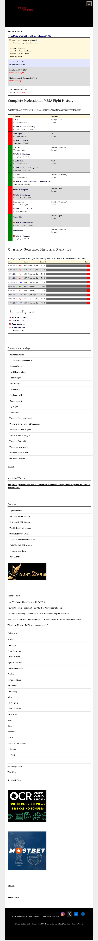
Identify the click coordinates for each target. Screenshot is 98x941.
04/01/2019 (12, 270)
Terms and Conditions (50, 916)
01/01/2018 (12, 290)
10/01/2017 (12, 295)
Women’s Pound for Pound (20, 418)
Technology (12, 749)
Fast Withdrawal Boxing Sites (50, 924)
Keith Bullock (18, 231)
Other (10, 726)
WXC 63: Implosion (22, 195)
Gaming (11, 674)
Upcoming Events (15, 766)
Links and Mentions (17, 551)
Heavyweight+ (15, 366)
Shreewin (19, 924)
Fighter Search (15, 510)
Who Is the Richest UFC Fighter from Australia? (28, 625)
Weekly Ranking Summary (20, 528)
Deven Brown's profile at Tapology (25, 43)
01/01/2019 (12, 274)
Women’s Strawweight (18, 447)
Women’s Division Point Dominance (24, 424)
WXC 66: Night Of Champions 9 (26, 168)
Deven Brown (15, 31)
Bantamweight (15, 401)
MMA (10, 697)
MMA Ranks (13, 703)
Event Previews (14, 651)
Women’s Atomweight (18, 453)
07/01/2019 (12, 266)
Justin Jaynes (17, 134)
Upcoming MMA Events (19, 534)
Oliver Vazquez (18, 202)
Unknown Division (17, 458)
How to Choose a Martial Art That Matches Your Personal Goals (35, 608)
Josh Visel (24, 92)
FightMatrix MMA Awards (20, 545)
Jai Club (27, 924)
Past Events (14, 557)
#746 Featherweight (16, 73)
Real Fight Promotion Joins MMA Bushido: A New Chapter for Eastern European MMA (44, 619)
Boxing (11, 639)
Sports (10, 737)
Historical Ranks (14, 680)
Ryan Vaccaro (18, 324)
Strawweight (14, 412)
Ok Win (11, 885)
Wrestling (12, 772)
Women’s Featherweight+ (20, 429)
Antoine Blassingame (20, 190)
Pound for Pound (16, 355)
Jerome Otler (17, 217)
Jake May (16, 175)
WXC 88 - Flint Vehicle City (25, 127)
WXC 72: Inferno (21, 140)
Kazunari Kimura (19, 317)
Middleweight (15, 378)
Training (11, 755)
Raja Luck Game (14, 780)
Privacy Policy (34, 916)
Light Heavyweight (17, 372)
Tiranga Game (77, 924)
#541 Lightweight (15, 81)
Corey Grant (18, 330)
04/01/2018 (12, 286)
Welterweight (15, 383)
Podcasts (11, 731)
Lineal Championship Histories (22, 539)
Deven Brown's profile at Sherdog (24, 40)
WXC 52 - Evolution (22, 236)
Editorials (12, 645)
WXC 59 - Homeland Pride (25, 209)
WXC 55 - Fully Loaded (24, 222)
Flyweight (13, 406)
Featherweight (15, 395)
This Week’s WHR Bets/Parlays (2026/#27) (26, 602)
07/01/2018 (12, 282)
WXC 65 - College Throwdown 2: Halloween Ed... (33, 181)
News (10, 720)
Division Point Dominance (20, 360)
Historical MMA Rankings (20, 522)
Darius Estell (18, 320)
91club (11, 466)
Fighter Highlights (15, 668)
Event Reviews (14, 657)
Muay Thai (12, 714)
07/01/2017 (12, 299)
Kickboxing (12, 691)
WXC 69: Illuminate (22, 154)
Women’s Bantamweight (19, 435)
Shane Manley (18, 327)
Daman (34, 924)
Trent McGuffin (18, 161)
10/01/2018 (12, 278)
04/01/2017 (12, 303)
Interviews (12, 685)
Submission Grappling (17, 743)
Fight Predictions (15, 662)
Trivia (10, 760)
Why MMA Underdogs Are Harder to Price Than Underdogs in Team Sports (39, 613)
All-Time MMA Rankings (19, 516)
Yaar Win (66, 924)
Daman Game (13, 897)
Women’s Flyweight (17, 441)
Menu (89, 3)
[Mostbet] (27, 869)
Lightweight (14, 389)
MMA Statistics (14, 708)
